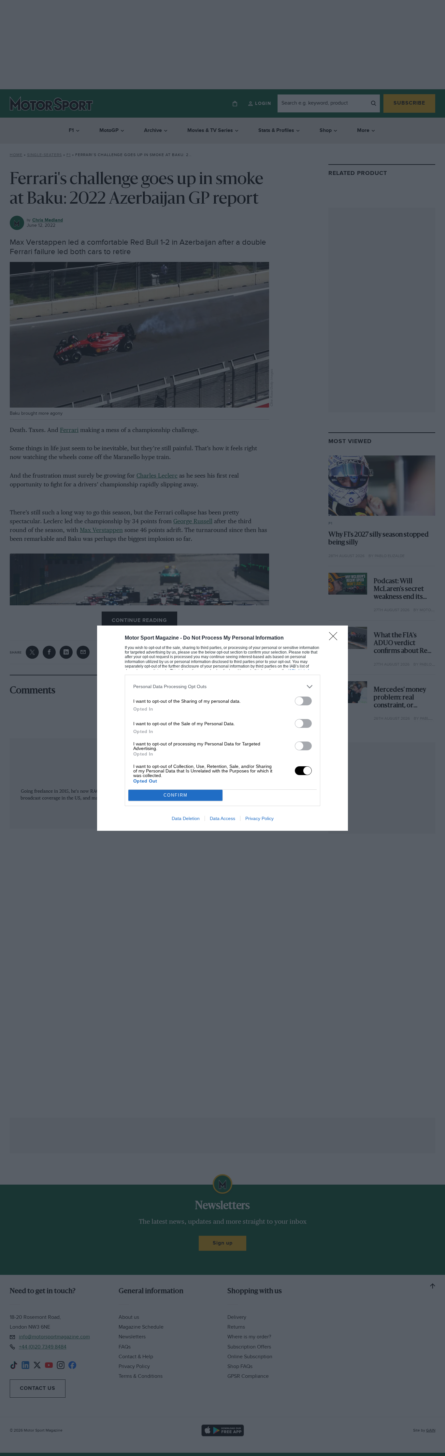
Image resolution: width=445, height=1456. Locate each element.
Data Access (222, 818)
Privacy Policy (259, 818)
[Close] (335, 638)
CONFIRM (176, 795)
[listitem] (222, 686)
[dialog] (222, 728)
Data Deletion (186, 818)
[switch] (303, 701)
